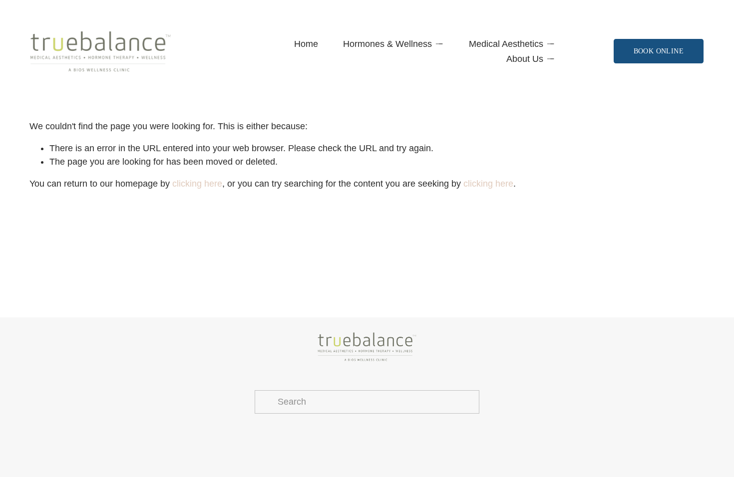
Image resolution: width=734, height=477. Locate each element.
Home (306, 44)
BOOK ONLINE (659, 51)
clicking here (197, 184)
